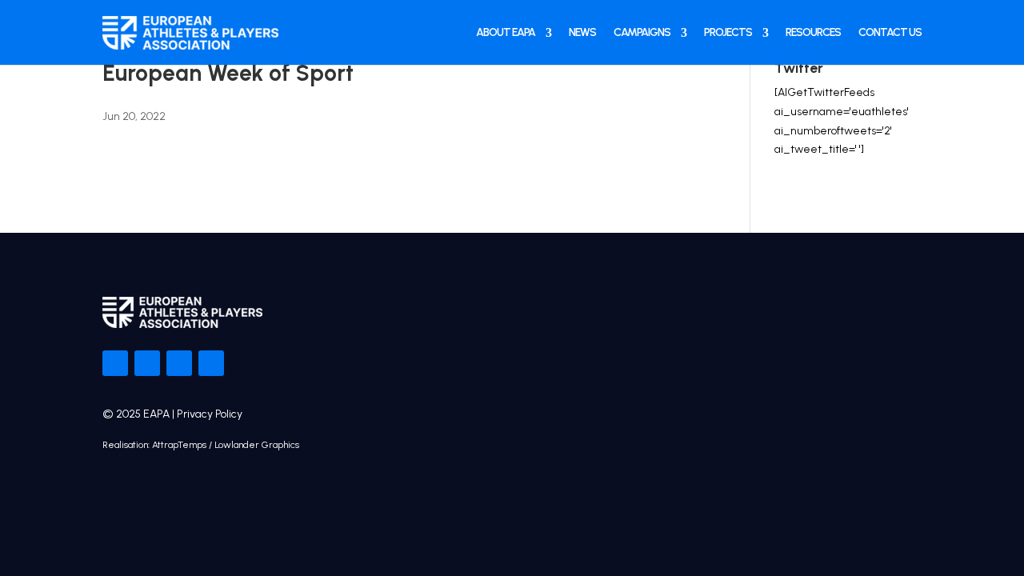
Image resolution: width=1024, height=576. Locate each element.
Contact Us (890, 32)
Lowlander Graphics (256, 444)
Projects (728, 32)
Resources (813, 32)
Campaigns (642, 32)
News (582, 32)
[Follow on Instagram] (179, 363)
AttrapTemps (179, 444)
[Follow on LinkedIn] (211, 363)
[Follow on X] (147, 363)
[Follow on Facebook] (115, 363)
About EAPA (505, 32)
